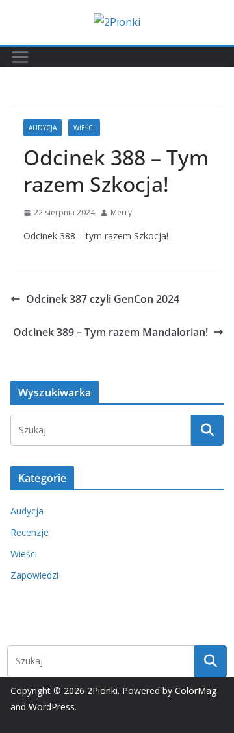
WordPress (52, 707)
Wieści (84, 127)
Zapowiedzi (34, 575)
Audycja (43, 127)
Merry (121, 212)
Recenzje (29, 532)
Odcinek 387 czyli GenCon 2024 (102, 299)
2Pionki (102, 690)
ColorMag (195, 690)
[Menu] (20, 57)
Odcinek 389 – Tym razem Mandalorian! (110, 332)
